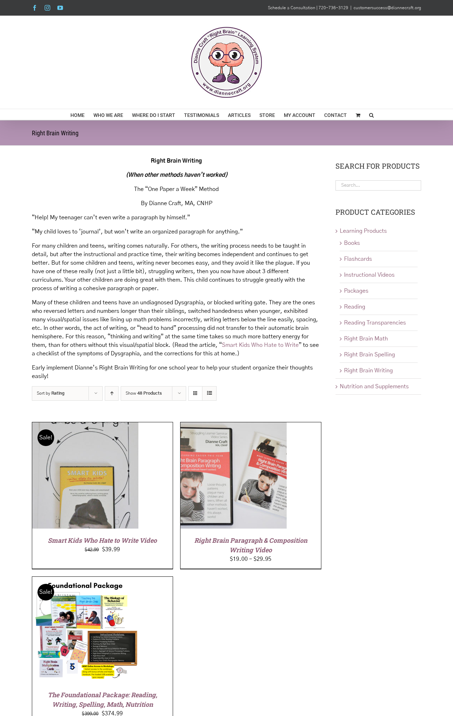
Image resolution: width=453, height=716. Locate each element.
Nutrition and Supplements (374, 386)
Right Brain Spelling (369, 354)
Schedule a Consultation (292, 8)
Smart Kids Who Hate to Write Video (102, 540)
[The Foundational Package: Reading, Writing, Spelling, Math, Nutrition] (85, 581)
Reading (354, 307)
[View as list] (209, 393)
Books (352, 243)
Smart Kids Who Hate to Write (260, 345)
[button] (371, 114)
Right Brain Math (366, 339)
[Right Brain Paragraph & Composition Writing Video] (233, 426)
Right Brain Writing (368, 370)
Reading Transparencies (375, 323)
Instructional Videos (369, 275)
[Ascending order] (112, 393)
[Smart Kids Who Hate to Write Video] (85, 426)
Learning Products (363, 231)
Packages (356, 291)
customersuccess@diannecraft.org (387, 8)
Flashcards (358, 259)
